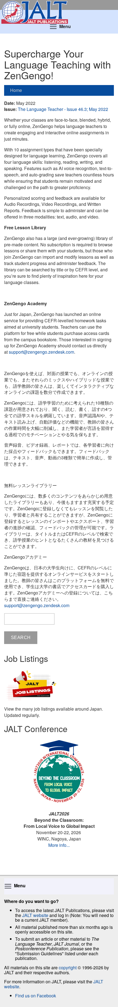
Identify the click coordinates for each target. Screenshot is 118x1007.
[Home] (59, 5)
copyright (68, 967)
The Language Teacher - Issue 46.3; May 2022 (63, 109)
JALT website (35, 915)
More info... (59, 845)
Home (16, 90)
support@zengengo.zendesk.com (41, 352)
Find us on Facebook (35, 995)
